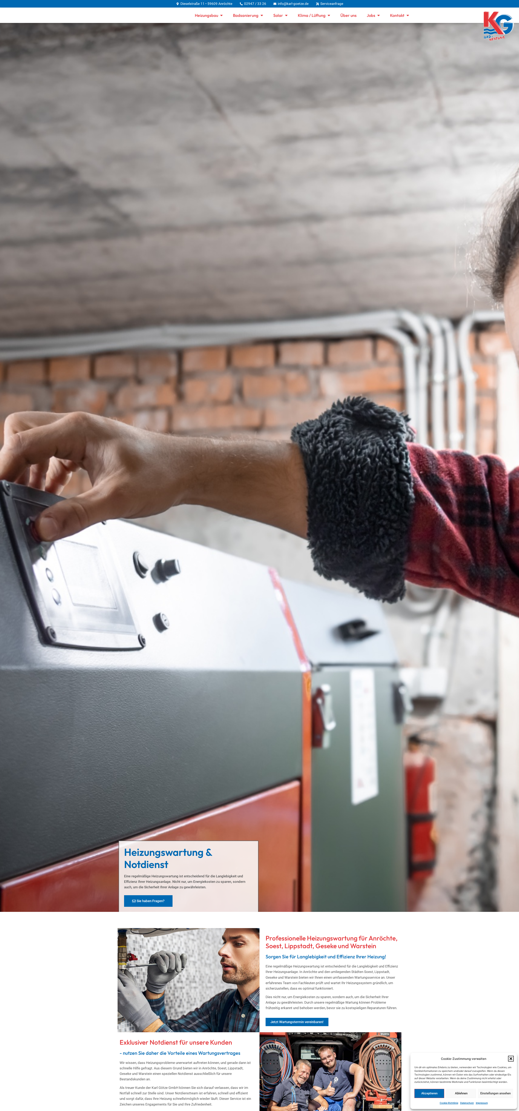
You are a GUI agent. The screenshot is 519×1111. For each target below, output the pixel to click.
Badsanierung (245, 15)
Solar (278, 15)
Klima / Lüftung (312, 15)
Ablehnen (461, 1093)
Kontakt (397, 15)
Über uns (348, 15)
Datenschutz (467, 1103)
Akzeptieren (429, 1093)
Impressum (482, 1103)
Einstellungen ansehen (495, 1093)
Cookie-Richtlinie (449, 1103)
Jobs (371, 15)
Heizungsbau (206, 15)
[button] (511, 1059)
